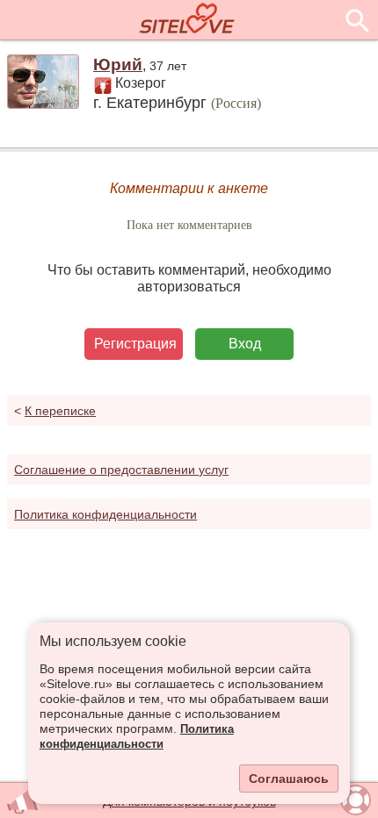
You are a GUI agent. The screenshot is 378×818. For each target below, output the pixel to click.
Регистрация (135, 343)
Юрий (117, 64)
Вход (245, 343)
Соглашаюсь (289, 778)
